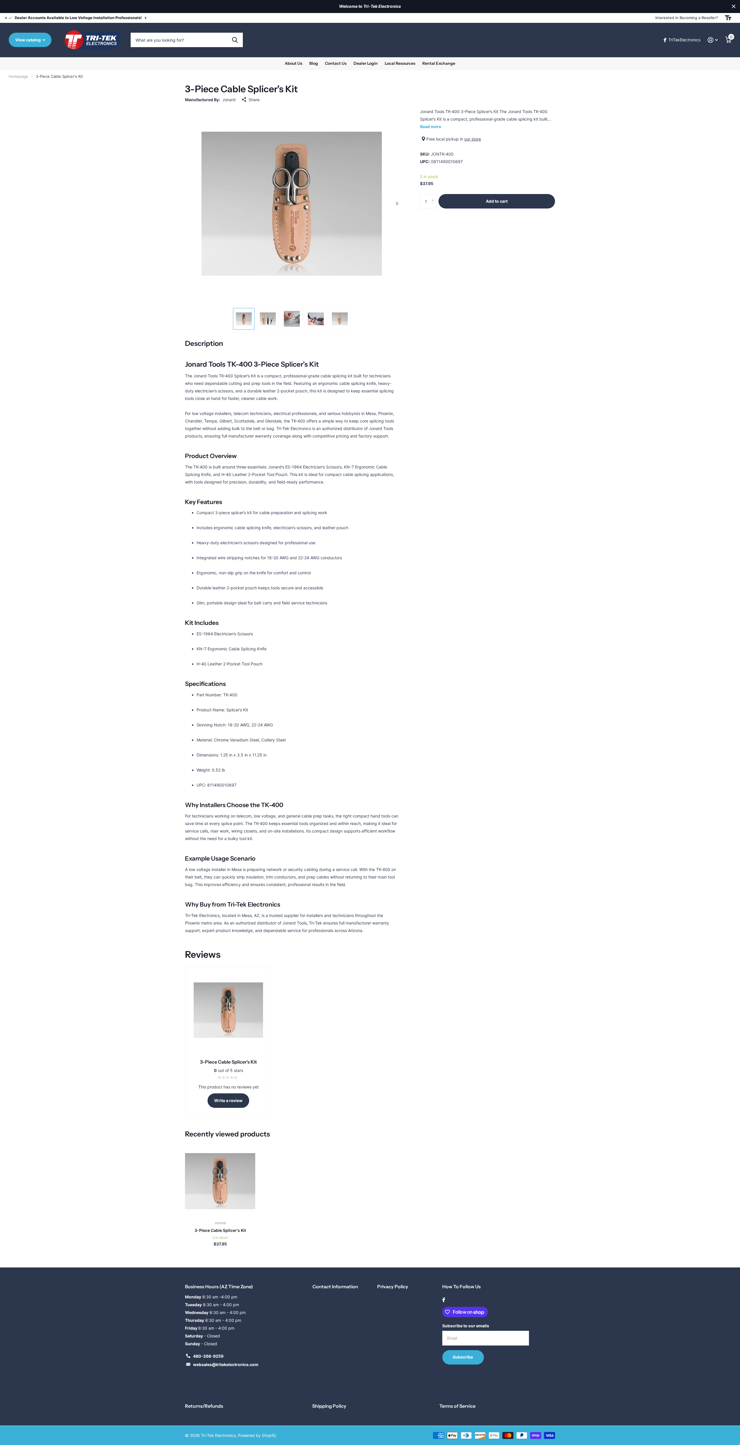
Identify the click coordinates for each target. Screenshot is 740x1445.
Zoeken (235, 40)
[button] (6, 17)
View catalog (28, 39)
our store (472, 138)
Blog (313, 63)
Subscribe (463, 1356)
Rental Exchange (438, 63)
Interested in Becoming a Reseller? (686, 17)
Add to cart (497, 201)
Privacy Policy (392, 1286)
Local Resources (400, 63)
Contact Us (336, 63)
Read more (430, 126)
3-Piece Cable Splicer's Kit (220, 1230)
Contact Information (335, 1286)
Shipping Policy (329, 1406)
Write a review (228, 1100)
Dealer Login (366, 63)
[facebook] (443, 1300)
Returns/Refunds (204, 1406)
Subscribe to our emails (465, 1325)
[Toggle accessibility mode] (728, 18)
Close (733, 6)
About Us (293, 63)
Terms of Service (457, 1406)
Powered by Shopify (257, 1435)
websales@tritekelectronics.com (225, 1364)
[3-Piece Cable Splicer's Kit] (220, 1181)
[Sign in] (712, 40)
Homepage (18, 76)
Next (145, 18)
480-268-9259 (208, 1356)
